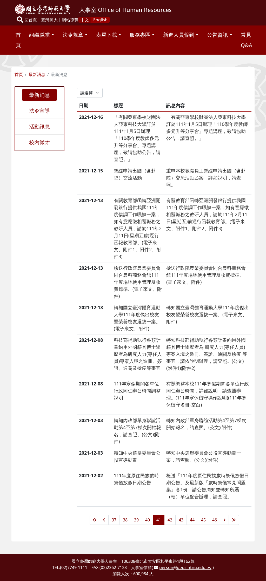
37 (114, 520)
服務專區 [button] (140, 34)
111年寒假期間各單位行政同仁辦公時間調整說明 (137, 390)
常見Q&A (246, 40)
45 (203, 520)
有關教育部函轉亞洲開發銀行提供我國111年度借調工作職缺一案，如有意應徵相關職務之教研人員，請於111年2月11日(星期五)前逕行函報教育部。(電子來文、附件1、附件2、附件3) (138, 228)
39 (136, 520)
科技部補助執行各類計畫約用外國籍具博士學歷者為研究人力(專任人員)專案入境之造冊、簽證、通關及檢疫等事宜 (138, 354)
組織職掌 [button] (39, 34)
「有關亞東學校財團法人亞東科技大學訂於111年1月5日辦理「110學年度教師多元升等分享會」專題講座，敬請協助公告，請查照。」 (137, 138)
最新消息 (37, 74)
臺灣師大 (49, 20)
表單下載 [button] (106, 34)
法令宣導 (39, 110)
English (100, 20)
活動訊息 (39, 126)
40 (147, 520)
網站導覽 (70, 20)
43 (181, 520)
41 (158, 520)
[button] (20, 19)
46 (214, 520)
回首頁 (30, 20)
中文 (85, 20)
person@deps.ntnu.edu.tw (185, 567)
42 (170, 520)
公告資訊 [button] (217, 34)
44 (192, 520)
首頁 (18, 40)
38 (125, 520)
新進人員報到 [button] (178, 34)
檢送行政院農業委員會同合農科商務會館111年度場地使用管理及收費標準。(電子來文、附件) (138, 282)
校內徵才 (39, 142)
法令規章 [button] (73, 34)
